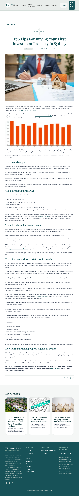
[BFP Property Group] (7, 5)
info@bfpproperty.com (48, 451)
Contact (54, 5)
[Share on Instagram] (70, 378)
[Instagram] (9, 483)
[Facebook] (12, 483)
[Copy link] (73, 378)
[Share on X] (64, 378)
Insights (47, 5)
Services (15, 5)
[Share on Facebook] (67, 378)
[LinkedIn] (6, 483)
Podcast (39, 5)
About (24, 5)
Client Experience (31, 5)
